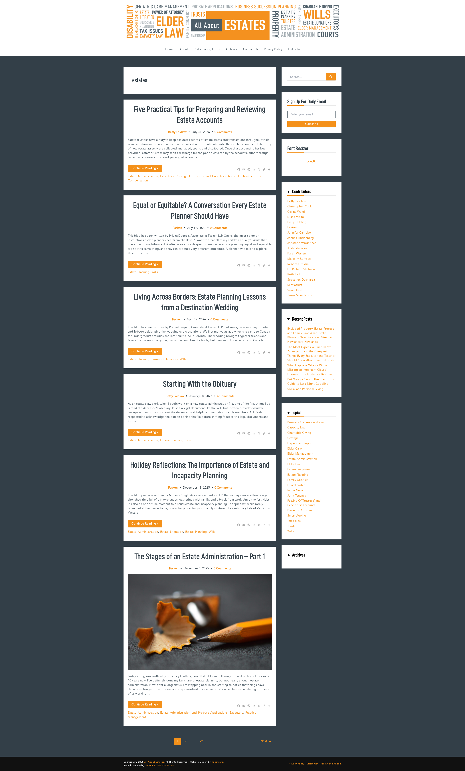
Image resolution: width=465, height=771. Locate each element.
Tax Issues (294, 521)
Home (169, 49)
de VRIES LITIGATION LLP (159, 765)
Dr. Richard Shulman (301, 269)
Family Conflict (297, 480)
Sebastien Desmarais (301, 280)
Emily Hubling (296, 222)
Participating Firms (207, 49)
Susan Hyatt (295, 290)
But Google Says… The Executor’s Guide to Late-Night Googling (310, 381)
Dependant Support (301, 443)
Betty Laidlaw (296, 201)
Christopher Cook (299, 206)
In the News (295, 490)
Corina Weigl (296, 212)
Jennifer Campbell (299, 232)
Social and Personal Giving (305, 389)
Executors (167, 176)
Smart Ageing (296, 515)
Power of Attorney (164, 359)
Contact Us (250, 49)
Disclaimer (312, 764)
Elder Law (294, 464)
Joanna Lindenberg (300, 238)
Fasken (292, 227)
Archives (231, 49)
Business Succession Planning (307, 422)
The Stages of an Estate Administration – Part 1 (200, 556)
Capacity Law (296, 427)
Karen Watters (297, 253)
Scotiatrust (294, 285)
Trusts (291, 526)
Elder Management (300, 454)
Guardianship (296, 485)
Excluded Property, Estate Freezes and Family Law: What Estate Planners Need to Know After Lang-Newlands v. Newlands (311, 335)
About (183, 49)
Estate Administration (143, 176)
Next (266, 741)
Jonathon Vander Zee (302, 243)
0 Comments (223, 132)
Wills (154, 272)
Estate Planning (138, 272)
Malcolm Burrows (299, 259)
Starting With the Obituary (199, 383)
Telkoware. (218, 762)
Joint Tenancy (296, 495)
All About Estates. (154, 762)
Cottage (293, 438)
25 (201, 741)
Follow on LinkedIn (330, 764)
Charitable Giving (299, 433)
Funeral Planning (171, 440)
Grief (188, 440)
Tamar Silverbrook (299, 295)
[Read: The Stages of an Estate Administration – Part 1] (200, 622)
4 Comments (225, 396)
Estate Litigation (171, 532)
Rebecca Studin (298, 264)
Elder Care (294, 448)
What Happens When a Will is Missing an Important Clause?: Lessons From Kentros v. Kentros (309, 370)
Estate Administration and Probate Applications (194, 713)
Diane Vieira (295, 217)
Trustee (248, 176)
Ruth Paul (293, 274)
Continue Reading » (144, 169)
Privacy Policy (273, 49)
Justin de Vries (297, 248)
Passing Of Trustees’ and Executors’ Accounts (208, 176)
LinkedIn (294, 49)
